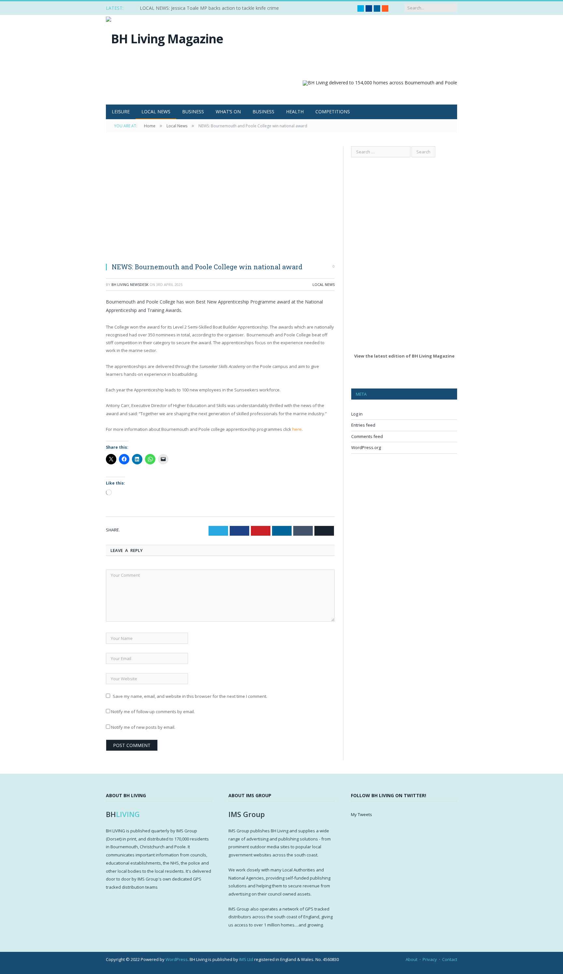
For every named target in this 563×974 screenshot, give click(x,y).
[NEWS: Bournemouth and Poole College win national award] (220, 201)
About (411, 959)
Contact (449, 959)
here (297, 429)
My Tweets (361, 814)
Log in (357, 414)
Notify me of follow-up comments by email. (153, 711)
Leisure (121, 111)
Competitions (332, 111)
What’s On (228, 111)
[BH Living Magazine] (164, 37)
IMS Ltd (246, 959)
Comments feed (367, 436)
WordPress (177, 959)
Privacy (430, 959)
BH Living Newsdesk (130, 284)
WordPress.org (366, 447)
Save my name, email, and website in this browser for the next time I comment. (190, 696)
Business (193, 111)
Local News (155, 111)
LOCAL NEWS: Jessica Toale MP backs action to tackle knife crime (209, 8)
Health (295, 111)
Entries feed (363, 425)
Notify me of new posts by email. (143, 727)
